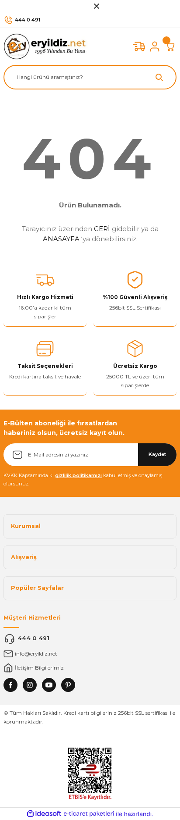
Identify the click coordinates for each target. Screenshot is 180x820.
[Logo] (46, 46)
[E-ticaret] (88, 813)
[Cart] (170, 46)
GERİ (102, 229)
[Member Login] (155, 46)
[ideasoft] (44, 814)
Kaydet (157, 454)
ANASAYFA (61, 239)
